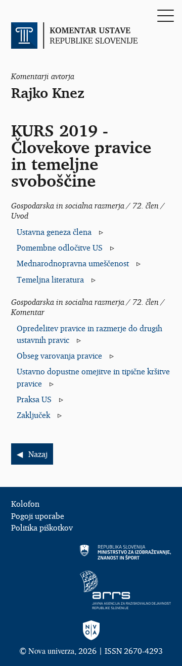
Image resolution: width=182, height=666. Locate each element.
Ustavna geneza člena (54, 232)
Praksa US (34, 399)
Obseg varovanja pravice (59, 355)
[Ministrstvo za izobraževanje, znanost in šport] (91, 552)
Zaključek (33, 415)
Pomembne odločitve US (60, 247)
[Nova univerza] (91, 630)
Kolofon (25, 504)
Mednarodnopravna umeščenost (73, 263)
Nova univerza (51, 650)
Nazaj (38, 454)
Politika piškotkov (42, 527)
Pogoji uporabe (37, 516)
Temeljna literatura (50, 279)
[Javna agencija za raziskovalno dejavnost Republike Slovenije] (91, 590)
